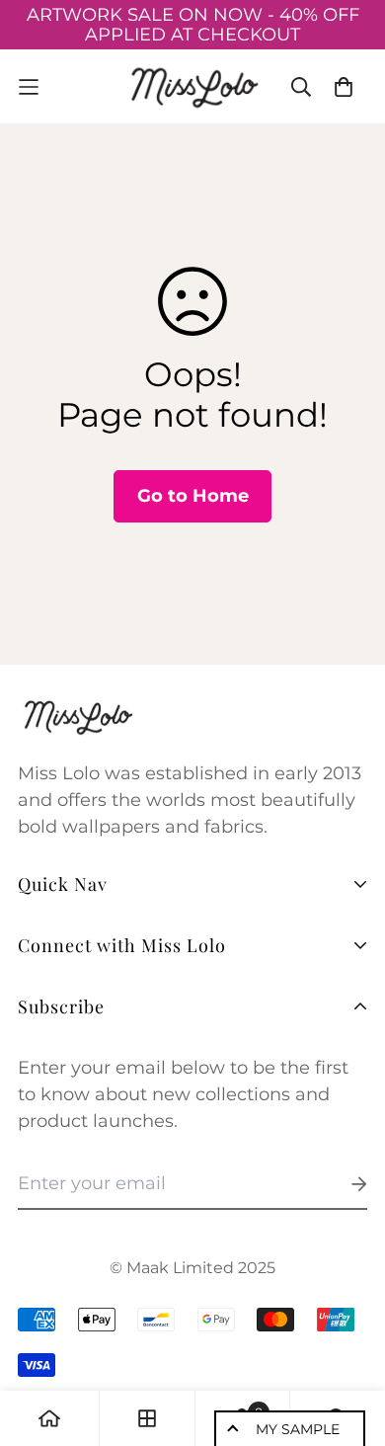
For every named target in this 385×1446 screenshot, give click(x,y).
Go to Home (193, 496)
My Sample (298, 1429)
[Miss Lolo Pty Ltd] (193, 86)
